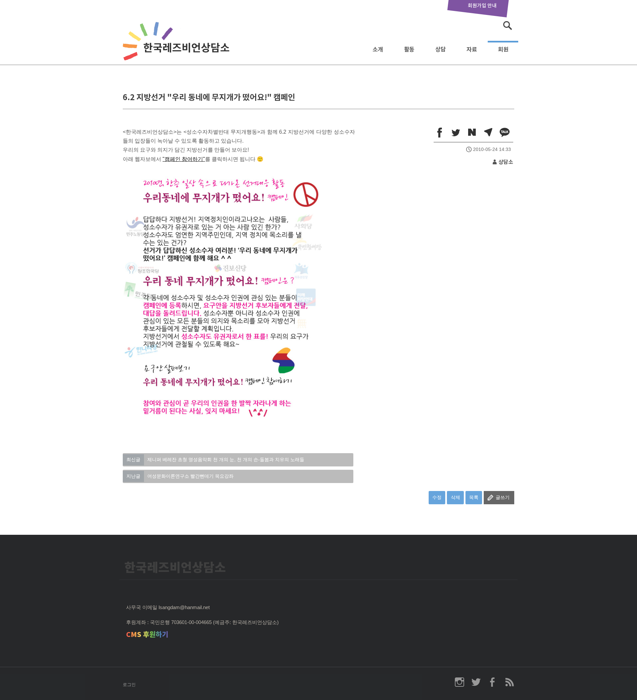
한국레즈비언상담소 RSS (509, 682)
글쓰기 (503, 497)
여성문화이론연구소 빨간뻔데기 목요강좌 (180, 476)
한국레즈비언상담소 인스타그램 (459, 682)
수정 (437, 497)
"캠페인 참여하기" (184, 159)
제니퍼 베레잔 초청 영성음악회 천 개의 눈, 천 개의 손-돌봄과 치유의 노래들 (215, 459)
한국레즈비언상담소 (177, 47)
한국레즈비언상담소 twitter (476, 682)
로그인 (129, 684)
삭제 (455, 497)
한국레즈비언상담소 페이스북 (492, 682)
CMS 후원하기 (147, 634)
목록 (473, 497)
